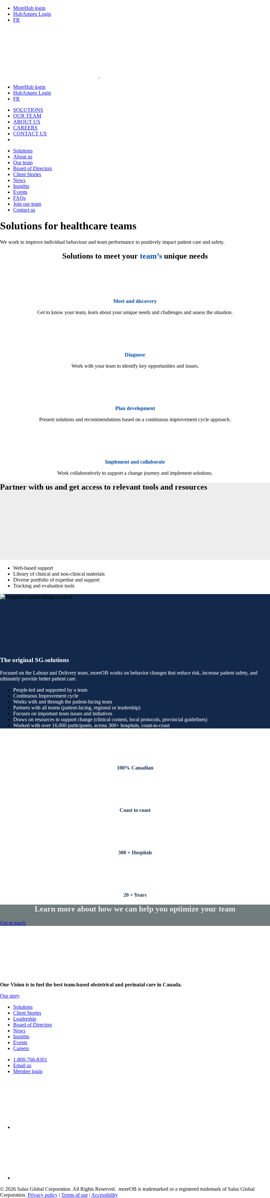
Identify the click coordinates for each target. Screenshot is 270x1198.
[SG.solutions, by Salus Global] (99, 76)
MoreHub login (29, 8)
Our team (23, 162)
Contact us (24, 210)
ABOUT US (26, 122)
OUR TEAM (27, 116)
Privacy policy (43, 1195)
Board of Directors (32, 168)
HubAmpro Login (32, 14)
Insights (21, 186)
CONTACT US (30, 133)
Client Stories (27, 174)
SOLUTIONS (28, 110)
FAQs (19, 198)
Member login (27, 1071)
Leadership (24, 1019)
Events (20, 192)
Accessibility (104, 1195)
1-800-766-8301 (30, 1059)
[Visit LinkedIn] (62, 1178)
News (19, 180)
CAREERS (25, 127)
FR (16, 20)
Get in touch (13, 923)
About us (22, 156)
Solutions (23, 150)
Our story (10, 996)
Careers (21, 1048)
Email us (22, 1065)
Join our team (27, 204)
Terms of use (74, 1195)
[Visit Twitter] (62, 1127)
